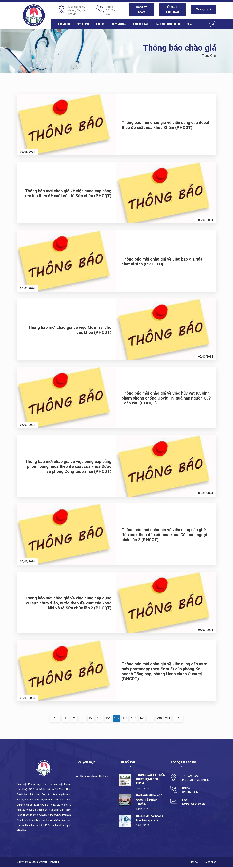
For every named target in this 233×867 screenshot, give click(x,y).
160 (142, 718)
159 (133, 718)
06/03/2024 (27, 151)
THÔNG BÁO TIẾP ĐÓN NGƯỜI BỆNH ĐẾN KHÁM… (150, 779)
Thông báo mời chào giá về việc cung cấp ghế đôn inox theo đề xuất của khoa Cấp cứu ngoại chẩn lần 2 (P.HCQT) (164, 534)
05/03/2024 (205, 356)
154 (90, 718)
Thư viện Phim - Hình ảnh (94, 776)
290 (159, 718)
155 (99, 718)
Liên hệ (194, 862)
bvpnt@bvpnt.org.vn (193, 804)
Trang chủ (64, 24)
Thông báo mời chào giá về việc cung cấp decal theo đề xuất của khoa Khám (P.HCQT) (165, 125)
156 (108, 718)
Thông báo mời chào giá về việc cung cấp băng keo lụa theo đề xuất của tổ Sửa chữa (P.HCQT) (67, 193)
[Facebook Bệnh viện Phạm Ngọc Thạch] (121, 10)
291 (167, 718)
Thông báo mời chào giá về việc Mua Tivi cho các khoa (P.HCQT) (69, 330)
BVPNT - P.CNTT (49, 861)
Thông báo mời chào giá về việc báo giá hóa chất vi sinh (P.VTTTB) (162, 262)
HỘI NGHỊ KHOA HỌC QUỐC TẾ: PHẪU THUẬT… (149, 799)
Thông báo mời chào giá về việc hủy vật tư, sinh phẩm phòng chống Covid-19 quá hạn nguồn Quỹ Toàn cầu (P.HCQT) (166, 398)
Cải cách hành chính (168, 24)
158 (125, 718)
